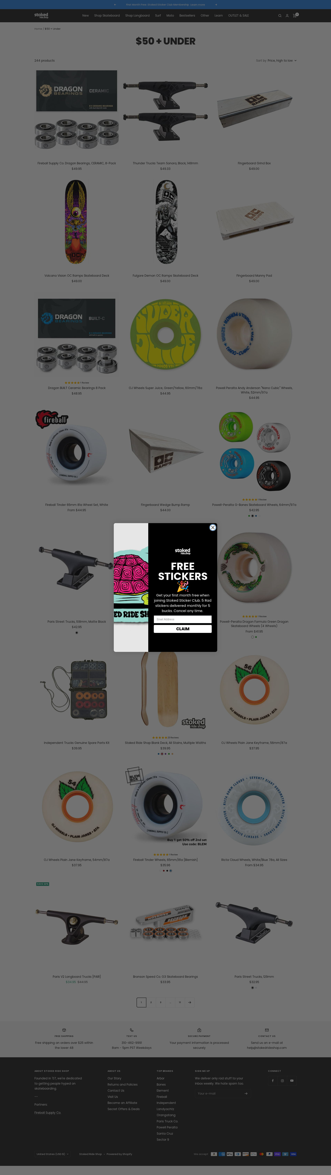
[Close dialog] (213, 528)
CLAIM (182, 629)
